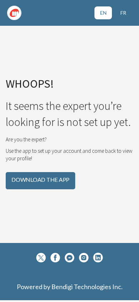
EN (103, 13)
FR (123, 13)
